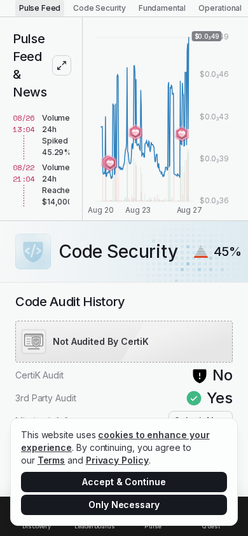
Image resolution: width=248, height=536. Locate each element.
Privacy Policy (117, 460)
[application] (165, 118)
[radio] (39, 8)
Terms (51, 460)
